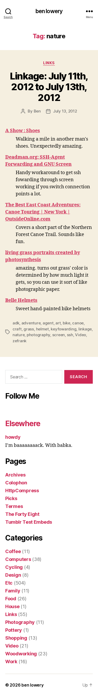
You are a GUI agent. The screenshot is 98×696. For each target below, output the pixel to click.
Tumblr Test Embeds (28, 522)
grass (29, 328)
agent (48, 322)
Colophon (16, 482)
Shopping (16, 638)
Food (10, 598)
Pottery (13, 630)
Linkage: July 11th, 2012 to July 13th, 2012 (49, 86)
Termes (14, 506)
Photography (20, 622)
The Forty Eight (22, 514)
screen (58, 334)
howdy (13, 437)
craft (17, 328)
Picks (11, 498)
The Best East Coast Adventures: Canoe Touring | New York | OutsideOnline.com (42, 212)
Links (49, 63)
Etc (9, 583)
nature (19, 334)
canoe (78, 322)
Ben (37, 111)
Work (11, 661)
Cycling (14, 567)
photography (38, 334)
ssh (70, 334)
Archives (15, 475)
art (58, 322)
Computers (18, 559)
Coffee (13, 551)
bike (66, 322)
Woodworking (21, 653)
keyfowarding (63, 328)
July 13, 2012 (65, 111)
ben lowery (49, 11)
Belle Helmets (21, 300)
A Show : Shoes (22, 131)
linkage (85, 328)
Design (13, 575)
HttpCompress (22, 490)
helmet (42, 328)
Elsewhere (22, 423)
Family (12, 590)
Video (80, 334)
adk (16, 322)
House (12, 606)
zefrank (19, 340)
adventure (31, 322)
